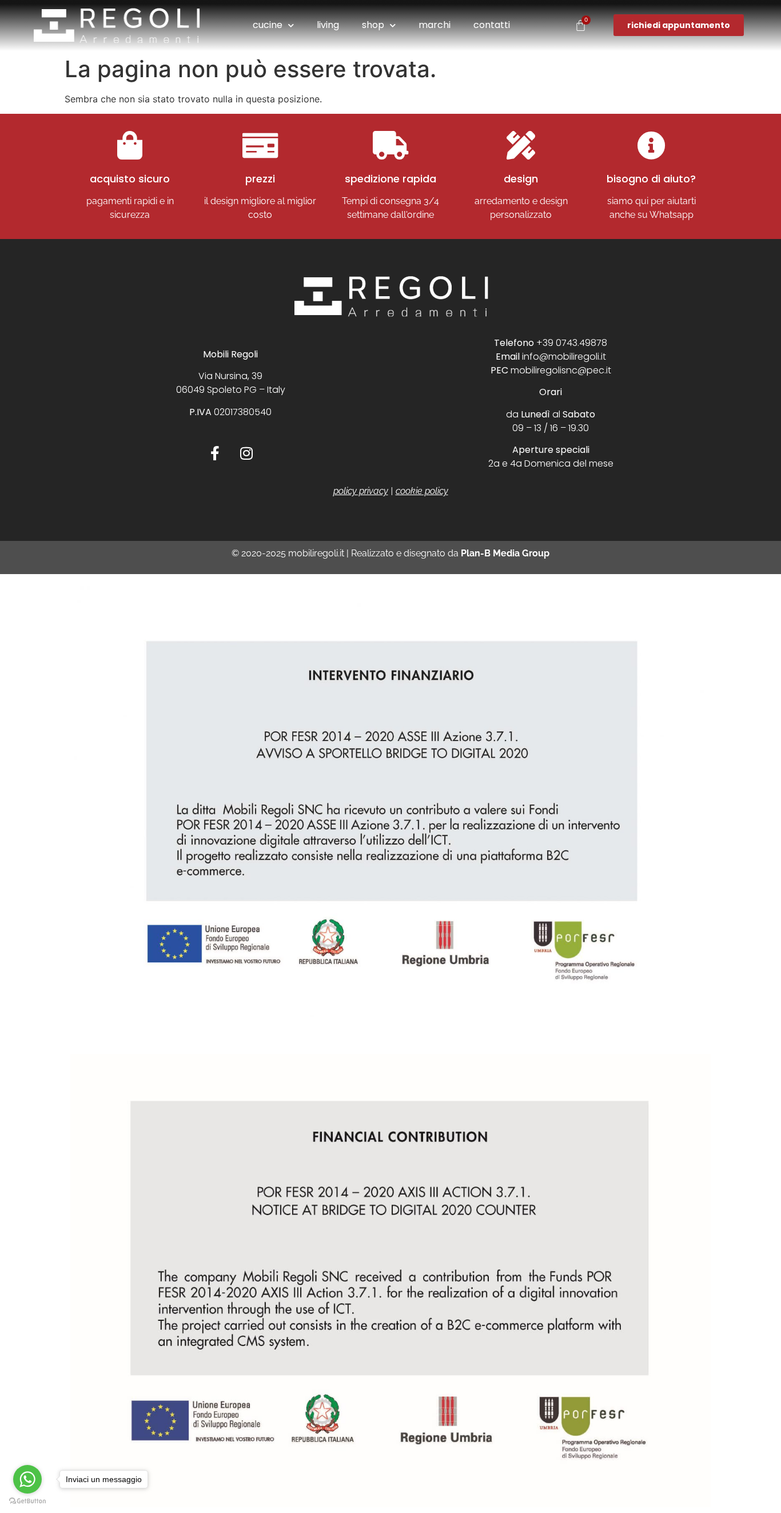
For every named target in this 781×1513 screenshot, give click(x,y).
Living (328, 24)
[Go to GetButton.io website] (27, 1501)
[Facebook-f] (215, 453)
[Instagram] (246, 453)
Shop (373, 24)
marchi (435, 24)
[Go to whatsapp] (27, 1479)
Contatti (491, 24)
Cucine (267, 24)
